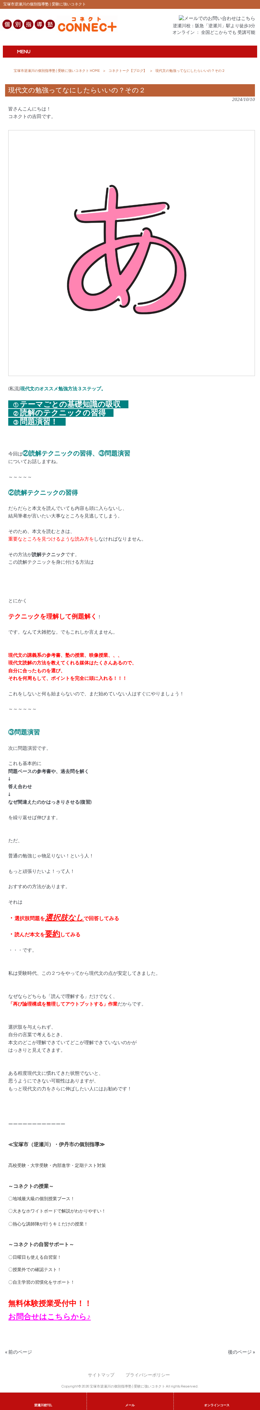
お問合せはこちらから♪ (49, 1317)
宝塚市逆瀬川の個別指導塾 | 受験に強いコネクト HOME (57, 70)
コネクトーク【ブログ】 (127, 70)
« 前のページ (18, 1352)
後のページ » (241, 1352)
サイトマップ (101, 1375)
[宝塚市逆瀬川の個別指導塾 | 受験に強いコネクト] (59, 31)
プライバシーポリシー (148, 1375)
